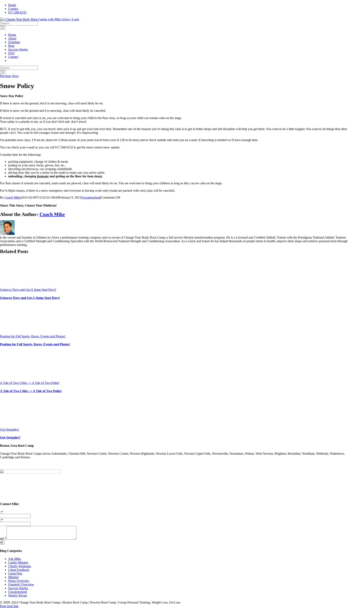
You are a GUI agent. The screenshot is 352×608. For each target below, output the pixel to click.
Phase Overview (18, 581)
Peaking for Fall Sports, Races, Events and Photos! (32, 336)
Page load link (9, 606)
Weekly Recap (17, 595)
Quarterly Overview (21, 584)
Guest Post (15, 573)
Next (15, 76)
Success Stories (18, 588)
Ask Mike (14, 558)
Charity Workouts (19, 566)
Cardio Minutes (18, 562)
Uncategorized (91, 197)
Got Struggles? (9, 429)
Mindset (13, 577)
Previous (5, 76)
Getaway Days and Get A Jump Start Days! (28, 289)
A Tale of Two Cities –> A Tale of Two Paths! (29, 383)
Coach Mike (13, 197)
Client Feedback (18, 570)
